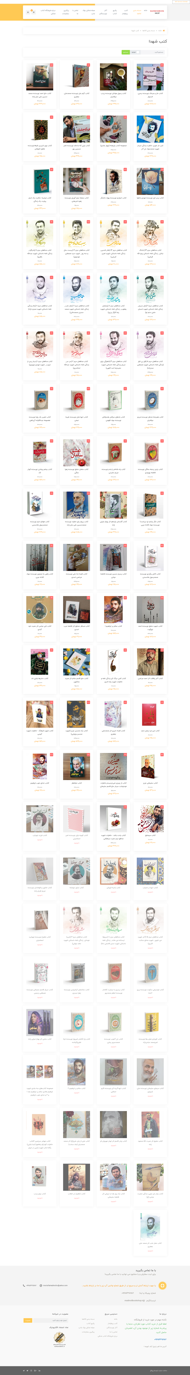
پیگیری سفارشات (65, 12)
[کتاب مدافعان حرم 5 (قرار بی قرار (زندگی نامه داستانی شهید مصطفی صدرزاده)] (150, 345)
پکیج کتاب (115, 12)
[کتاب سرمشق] (150, 818)
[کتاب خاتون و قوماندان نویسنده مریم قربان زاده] (39, 871)
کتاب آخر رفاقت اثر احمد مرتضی (150, 678)
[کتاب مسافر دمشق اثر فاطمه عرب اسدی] (76, 609)
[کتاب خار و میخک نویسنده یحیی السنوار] (150, 76)
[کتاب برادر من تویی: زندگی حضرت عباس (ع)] (150, 1177)
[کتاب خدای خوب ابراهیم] (39, 766)
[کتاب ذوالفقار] (76, 766)
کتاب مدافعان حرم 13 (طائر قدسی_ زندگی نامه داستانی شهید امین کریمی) (113, 253)
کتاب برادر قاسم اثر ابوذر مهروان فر (113, 1141)
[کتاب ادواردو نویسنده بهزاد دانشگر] (113, 181)
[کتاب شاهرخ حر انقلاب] (76, 1177)
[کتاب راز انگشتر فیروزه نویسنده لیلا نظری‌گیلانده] (76, 1022)
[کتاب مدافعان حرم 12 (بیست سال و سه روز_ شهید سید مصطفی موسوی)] (76, 233)
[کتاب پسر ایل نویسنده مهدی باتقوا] (150, 181)
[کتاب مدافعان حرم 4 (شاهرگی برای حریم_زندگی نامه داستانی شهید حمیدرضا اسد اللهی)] (113, 345)
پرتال (151, 1371)
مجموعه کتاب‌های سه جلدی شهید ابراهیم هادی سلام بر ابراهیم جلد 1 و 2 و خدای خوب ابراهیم (40, 1091)
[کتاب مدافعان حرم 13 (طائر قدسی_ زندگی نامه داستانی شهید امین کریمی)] (113, 233)
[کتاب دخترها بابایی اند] (39, 662)
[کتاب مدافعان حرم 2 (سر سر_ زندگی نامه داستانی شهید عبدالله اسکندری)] (76, 345)
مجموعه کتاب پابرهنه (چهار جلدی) (113, 145)
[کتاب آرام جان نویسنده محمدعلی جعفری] (76, 76)
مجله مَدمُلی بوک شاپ (89, 12)
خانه (145, 10)
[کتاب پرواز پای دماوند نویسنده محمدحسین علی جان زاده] (76, 505)
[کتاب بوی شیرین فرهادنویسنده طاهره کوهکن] (39, 129)
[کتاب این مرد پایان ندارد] (150, 714)
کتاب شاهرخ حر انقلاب (76, 1194)
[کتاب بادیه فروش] (113, 871)
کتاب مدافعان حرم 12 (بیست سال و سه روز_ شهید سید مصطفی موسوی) (76, 253)
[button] (33, 12)
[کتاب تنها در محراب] (150, 871)
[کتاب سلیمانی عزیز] (150, 766)
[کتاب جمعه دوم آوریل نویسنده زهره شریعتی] (76, 181)
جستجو (125, 52)
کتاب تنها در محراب (150, 888)
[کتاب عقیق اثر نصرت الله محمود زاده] (150, 1124)
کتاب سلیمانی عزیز (150, 783)
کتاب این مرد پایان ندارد (150, 731)
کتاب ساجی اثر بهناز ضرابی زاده (39, 1039)
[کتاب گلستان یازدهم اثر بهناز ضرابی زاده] (113, 505)
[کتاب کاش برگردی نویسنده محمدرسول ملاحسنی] (150, 557)
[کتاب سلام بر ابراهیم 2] (76, 1071)
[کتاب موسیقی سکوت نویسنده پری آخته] (150, 973)
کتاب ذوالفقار (77, 783)
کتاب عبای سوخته (77, 888)
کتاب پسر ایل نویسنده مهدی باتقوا (150, 198)
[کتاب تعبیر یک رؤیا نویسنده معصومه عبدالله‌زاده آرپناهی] (39, 400)
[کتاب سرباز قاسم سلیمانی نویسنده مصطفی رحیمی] (39, 973)
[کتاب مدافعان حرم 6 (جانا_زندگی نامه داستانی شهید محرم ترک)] (39, 289)
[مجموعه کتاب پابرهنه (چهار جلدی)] (113, 129)
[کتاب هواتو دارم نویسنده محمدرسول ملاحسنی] (39, 505)
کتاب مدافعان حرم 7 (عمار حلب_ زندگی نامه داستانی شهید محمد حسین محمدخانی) (76, 309)
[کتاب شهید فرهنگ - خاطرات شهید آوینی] (39, 714)
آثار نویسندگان (103, 12)
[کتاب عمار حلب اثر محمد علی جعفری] (150, 1226)
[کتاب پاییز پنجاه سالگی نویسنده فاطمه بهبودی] (150, 452)
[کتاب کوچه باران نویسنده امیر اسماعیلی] (76, 818)
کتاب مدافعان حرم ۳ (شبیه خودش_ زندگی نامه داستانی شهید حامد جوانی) (77, 940)
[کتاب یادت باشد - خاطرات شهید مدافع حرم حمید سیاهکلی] (113, 818)
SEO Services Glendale (181, 1)
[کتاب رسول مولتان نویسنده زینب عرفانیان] (113, 76)
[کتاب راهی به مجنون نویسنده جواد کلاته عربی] (39, 557)
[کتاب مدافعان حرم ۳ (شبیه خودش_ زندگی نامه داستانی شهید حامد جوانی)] (76, 920)
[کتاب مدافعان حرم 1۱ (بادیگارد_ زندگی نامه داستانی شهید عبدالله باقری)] (39, 233)
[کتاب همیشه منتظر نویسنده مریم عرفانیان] (150, 400)
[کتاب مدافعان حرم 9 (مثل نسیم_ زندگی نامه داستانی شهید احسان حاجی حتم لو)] (150, 289)
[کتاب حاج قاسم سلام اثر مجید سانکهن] (76, 662)
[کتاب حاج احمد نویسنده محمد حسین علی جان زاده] (39, 76)
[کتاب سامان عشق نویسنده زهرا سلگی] (76, 452)
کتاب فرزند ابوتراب (40, 835)
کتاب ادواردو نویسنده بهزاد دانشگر (113, 198)
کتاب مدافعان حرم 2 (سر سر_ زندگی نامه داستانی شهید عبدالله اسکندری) (76, 364)
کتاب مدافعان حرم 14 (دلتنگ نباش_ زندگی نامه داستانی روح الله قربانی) (150, 253)
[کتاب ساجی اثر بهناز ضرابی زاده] (39, 1022)
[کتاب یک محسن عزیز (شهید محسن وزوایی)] (76, 714)
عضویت (27, 1320)
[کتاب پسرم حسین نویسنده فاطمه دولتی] (113, 557)
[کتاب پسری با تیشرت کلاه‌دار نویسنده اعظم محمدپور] (113, 973)
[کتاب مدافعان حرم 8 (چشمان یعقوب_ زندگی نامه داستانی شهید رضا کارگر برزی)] (113, 289)
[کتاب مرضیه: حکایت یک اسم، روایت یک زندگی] (39, 181)
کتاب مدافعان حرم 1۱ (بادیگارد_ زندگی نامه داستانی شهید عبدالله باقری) (39, 253)
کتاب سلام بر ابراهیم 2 (76, 1088)
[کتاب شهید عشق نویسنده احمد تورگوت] (150, 609)
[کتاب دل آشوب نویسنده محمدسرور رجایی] (113, 1022)
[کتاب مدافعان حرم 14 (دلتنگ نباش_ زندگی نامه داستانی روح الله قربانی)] (150, 233)
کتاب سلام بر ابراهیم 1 (113, 626)
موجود (134, 52)
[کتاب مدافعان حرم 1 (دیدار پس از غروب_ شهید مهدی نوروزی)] (39, 345)
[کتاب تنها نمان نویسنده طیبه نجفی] (76, 400)
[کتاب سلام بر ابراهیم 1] (113, 609)
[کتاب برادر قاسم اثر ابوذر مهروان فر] (113, 1124)
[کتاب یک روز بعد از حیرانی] (113, 1177)
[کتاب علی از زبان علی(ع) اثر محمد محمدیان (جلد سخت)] (76, 1124)
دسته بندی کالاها (137, 12)
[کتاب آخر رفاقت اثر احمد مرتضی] (150, 662)
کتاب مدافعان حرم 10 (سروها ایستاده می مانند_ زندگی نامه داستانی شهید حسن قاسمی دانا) (113, 940)
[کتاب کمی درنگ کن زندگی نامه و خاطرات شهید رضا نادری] (113, 662)
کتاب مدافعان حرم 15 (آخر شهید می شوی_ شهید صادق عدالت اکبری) (150, 940)
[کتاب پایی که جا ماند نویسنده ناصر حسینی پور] (76, 129)
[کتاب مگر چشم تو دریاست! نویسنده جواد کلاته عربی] (150, 505)
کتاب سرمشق (150, 835)
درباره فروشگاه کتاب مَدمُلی (48, 12)
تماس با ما (75, 12)
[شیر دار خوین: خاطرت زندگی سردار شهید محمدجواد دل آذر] (150, 129)
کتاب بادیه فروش (113, 888)
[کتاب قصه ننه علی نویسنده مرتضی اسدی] (76, 557)
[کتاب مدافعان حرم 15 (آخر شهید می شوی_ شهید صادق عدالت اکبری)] (150, 920)
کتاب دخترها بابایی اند (39, 678)
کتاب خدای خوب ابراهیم (39, 783)
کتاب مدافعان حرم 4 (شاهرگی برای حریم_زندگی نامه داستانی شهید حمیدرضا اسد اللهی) (113, 364)
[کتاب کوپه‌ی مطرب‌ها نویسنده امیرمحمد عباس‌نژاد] (150, 1022)
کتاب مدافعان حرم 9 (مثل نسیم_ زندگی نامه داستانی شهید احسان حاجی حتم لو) (150, 309)
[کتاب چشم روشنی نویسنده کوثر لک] (39, 452)
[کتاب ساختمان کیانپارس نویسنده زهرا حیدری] (76, 973)
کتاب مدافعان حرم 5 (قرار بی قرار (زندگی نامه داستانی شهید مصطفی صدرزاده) (150, 364)
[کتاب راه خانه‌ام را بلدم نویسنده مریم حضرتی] (113, 452)
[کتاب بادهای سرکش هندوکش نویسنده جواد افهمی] (113, 400)
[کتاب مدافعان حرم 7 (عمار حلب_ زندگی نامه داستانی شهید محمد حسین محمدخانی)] (76, 289)
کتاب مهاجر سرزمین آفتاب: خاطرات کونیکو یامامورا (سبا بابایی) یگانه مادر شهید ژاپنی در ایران (40, 1144)
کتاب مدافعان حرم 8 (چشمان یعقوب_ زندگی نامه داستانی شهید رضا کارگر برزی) (113, 309)
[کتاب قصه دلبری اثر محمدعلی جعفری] (113, 714)
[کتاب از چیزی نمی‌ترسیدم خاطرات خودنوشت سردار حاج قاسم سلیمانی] (113, 766)
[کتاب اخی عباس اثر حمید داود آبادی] (39, 609)
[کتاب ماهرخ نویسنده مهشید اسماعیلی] (39, 920)
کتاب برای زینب (40, 1194)
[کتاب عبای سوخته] (76, 871)
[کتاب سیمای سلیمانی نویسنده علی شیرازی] (150, 1071)
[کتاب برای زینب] (39, 1177)
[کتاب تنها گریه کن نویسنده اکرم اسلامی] (113, 1071)
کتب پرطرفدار (125, 12)
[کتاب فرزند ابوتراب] (39, 818)
